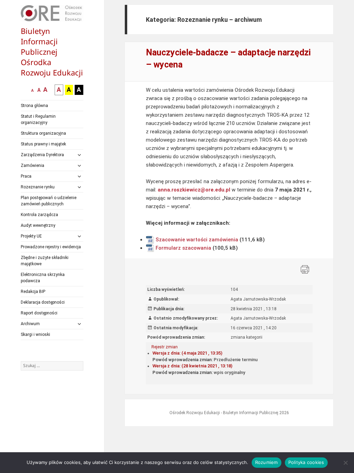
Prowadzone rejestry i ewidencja (51, 246)
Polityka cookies (306, 462)
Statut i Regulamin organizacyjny (38, 119)
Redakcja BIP (33, 291)
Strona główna (34, 105)
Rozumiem (266, 462)
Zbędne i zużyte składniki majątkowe (44, 260)
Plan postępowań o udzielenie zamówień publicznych (48, 200)
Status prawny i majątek (43, 144)
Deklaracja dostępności (43, 302)
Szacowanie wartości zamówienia (197, 240)
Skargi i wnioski (35, 334)
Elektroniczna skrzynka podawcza (43, 277)
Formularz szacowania (183, 248)
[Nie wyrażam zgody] (345, 462)
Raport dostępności (39, 313)
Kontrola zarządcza (39, 214)
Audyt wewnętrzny (38, 225)
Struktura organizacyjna (43, 133)
